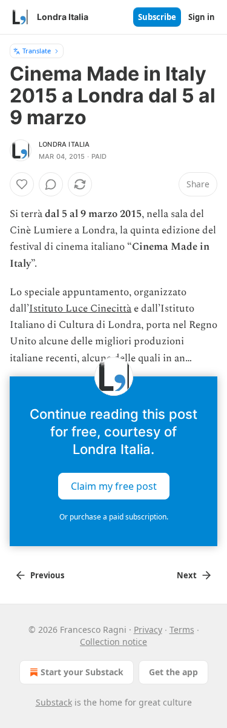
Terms (181, 629)
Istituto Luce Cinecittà (80, 308)
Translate (36, 50)
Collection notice (113, 641)
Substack (54, 702)
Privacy (148, 629)
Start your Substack (82, 672)
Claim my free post (114, 485)
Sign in (201, 17)
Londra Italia (64, 144)
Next (187, 575)
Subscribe (157, 17)
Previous (47, 575)
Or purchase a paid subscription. (113, 517)
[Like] (22, 184)
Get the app (173, 672)
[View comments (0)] (51, 184)
